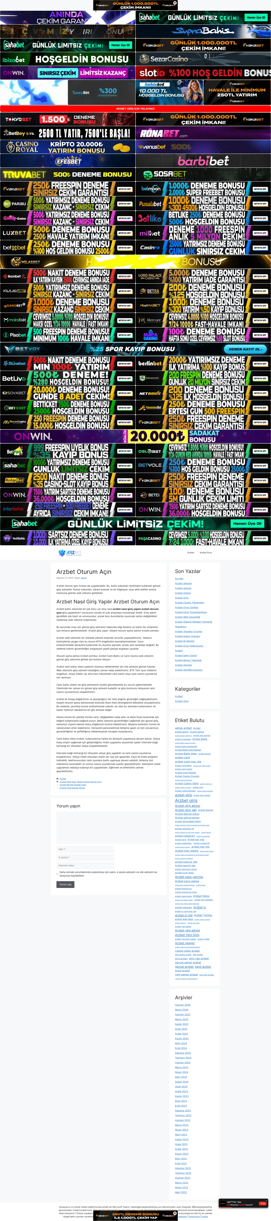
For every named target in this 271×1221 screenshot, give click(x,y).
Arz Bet (179, 578)
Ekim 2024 (181, 1043)
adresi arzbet (183, 728)
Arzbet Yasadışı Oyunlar (188, 631)
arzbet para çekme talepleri (185, 885)
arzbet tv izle (184, 915)
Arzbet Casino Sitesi (187, 783)
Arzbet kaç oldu (196, 839)
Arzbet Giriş (206, 552)
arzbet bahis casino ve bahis (185, 743)
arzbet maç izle (200, 846)
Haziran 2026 (182, 1005)
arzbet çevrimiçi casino (185, 939)
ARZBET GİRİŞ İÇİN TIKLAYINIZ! (135, 108)
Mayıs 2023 (181, 1125)
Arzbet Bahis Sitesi (186, 753)
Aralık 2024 (181, 1033)
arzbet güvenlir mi (184, 828)
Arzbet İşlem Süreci (186, 655)
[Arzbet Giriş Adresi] (69, 552)
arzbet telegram (183, 907)
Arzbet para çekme (187, 881)
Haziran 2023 (182, 1120)
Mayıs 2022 (181, 1182)
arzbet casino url (206, 784)
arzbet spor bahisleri (203, 900)
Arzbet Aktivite (183, 665)
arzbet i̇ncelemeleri (203, 836)
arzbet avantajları (183, 739)
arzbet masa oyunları (182, 847)
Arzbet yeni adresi (187, 930)
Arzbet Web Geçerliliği (187, 617)
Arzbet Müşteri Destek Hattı (73, 785)
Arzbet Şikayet (183, 583)
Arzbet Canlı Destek (185, 772)
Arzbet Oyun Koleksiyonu (189, 645)
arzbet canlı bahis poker (201, 766)
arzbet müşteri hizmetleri (184, 858)
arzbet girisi (183, 795)
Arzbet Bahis (199, 739)
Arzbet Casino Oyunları (187, 776)
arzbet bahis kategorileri (186, 746)
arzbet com (198, 787)
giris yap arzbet (199, 958)
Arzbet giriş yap (185, 810)
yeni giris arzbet (206, 975)
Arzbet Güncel (183, 588)
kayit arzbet (203, 966)
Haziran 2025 (182, 1014)
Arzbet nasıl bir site (185, 865)
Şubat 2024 (181, 1081)
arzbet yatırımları (193, 923)
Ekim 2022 (181, 1158)
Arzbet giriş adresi (187, 805)
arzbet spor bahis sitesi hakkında (187, 904)
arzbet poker (200, 885)
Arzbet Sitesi (201, 896)
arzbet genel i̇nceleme (205, 791)
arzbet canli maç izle (188, 761)
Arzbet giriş (186, 800)
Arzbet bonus (204, 754)
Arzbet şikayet (185, 943)
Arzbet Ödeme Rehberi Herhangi (193, 621)
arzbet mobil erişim (207, 851)
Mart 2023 (181, 1134)
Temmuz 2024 (183, 1057)
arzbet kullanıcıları (183, 843)
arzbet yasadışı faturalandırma (186, 979)
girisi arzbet (181, 958)
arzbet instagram (185, 835)
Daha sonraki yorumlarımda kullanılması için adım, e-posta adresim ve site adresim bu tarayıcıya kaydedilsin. (108, 874)
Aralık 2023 (181, 1091)
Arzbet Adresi (183, 593)
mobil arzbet (182, 970)
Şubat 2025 (181, 1024)
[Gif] (135, 261)
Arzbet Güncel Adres (187, 813)
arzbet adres (181, 732)
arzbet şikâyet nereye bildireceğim (187, 947)
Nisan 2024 (181, 1072)
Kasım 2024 (182, 1038)
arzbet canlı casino (183, 769)
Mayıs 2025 (181, 1019)
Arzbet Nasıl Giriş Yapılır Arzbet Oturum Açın (80, 782)
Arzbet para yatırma (189, 877)
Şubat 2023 (181, 1139)
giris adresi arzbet (183, 955)
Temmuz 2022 (183, 1173)
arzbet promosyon (183, 889)
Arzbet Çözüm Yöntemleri (189, 602)
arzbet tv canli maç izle (185, 911)
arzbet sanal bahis (183, 896)
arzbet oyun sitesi (184, 872)
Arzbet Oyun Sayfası (186, 607)
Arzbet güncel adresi (187, 817)
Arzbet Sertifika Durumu (188, 670)
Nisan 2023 (181, 1129)
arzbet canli (182, 757)
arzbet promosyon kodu (186, 892)
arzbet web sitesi (184, 919)
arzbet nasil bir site (186, 861)
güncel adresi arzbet (188, 962)
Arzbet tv (199, 907)
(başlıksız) (180, 626)
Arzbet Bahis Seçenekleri (188, 750)
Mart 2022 (181, 1192)
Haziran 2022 (182, 1177)
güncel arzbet (184, 966)
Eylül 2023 (181, 1105)
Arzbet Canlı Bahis (183, 765)
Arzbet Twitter (203, 915)
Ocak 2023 (181, 1144)
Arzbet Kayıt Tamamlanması (191, 612)
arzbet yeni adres (183, 926)
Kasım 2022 (181, 1153)
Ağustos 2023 (183, 1110)
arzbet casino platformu (183, 780)
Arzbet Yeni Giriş (187, 935)
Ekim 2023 (181, 1101)
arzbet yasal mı (180, 923)
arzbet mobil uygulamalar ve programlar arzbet (192, 855)
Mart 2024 (181, 1077)
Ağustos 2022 (183, 1168)
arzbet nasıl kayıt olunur (186, 869)
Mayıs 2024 (181, 1067)
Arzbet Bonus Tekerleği (188, 660)
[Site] (67, 189)
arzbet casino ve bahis (183, 787)
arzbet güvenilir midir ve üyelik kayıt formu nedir (192, 825)
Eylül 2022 (181, 1163)
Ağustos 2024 (183, 1053)
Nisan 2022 (181, 1187)
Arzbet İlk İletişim (184, 641)
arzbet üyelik (203, 939)
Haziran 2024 (182, 1062)
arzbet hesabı (206, 832)
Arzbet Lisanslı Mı (201, 843)
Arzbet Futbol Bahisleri (185, 791)
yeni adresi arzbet (186, 974)
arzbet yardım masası (202, 919)
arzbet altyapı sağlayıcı (183, 736)
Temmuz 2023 (183, 1115)
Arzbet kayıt (180, 839)
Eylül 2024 (181, 1048)
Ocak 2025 (181, 1029)
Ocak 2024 (181, 1086)
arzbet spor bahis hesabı (184, 900)
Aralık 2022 (181, 1149)
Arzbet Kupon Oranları (187, 636)
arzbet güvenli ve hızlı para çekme (187, 832)
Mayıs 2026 (181, 1009)
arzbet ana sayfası (201, 735)
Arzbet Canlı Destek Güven (72, 788)
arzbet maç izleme (186, 850)
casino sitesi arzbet (187, 951)
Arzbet (190, 552)
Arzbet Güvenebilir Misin (188, 821)
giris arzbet (198, 955)
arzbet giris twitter (202, 795)
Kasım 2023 (182, 1096)
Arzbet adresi (197, 732)
